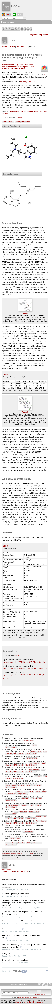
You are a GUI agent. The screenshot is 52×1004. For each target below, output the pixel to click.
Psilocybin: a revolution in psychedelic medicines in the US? (23, 936)
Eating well (6, 954)
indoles (36, 111)
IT (14, 14)
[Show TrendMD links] (47, 971)
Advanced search (40, 994)
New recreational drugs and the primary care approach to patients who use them (24, 946)
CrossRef (9, 754)
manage (40, 1002)
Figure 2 (25, 412)
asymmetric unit (10, 329)
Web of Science (36, 752)
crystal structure (16, 111)
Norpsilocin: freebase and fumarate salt (17, 921)
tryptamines (28, 111)
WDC (20, 14)
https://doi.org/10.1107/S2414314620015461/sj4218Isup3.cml (25, 675)
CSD (45, 752)
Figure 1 (25, 314)
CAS (34, 745)
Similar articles (7, 122)
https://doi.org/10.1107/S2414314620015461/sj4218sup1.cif (24, 662)
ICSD (26, 792)
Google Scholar (28, 740)
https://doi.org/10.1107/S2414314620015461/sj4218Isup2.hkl (25, 668)
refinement (36, 537)
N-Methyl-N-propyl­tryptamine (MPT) (15, 894)
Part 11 (12, 47)
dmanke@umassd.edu (28, 82)
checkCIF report (8, 679)
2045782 (18, 118)
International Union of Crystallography (29, 997)
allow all (18, 1002)
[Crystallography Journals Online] (3, 14)
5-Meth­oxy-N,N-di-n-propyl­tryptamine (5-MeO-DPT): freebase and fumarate (22, 913)
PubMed (8, 778)
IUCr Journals (18, 754)
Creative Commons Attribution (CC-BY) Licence (17, 853)
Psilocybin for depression (12, 929)
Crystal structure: (9, 660)
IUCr (9, 14)
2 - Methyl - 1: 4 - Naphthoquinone (15, 960)
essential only (29, 1002)
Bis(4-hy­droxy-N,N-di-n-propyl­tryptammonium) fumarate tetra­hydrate (23, 886)
